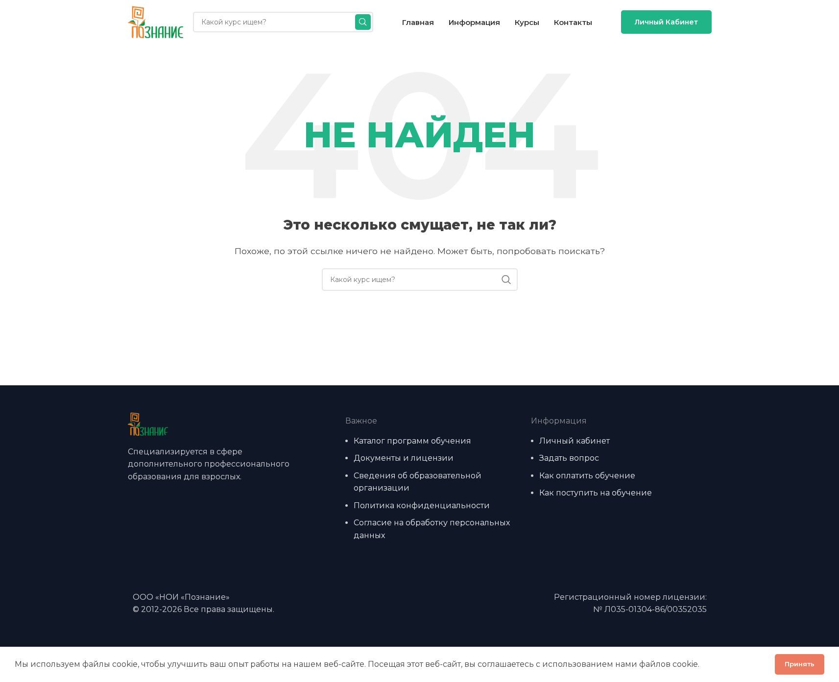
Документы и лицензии (404, 458)
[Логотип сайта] (155, 21)
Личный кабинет (666, 22)
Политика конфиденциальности (422, 505)
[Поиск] (363, 22)
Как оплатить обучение (587, 475)
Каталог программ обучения (412, 441)
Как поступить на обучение (595, 492)
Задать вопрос (569, 458)
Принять (800, 664)
